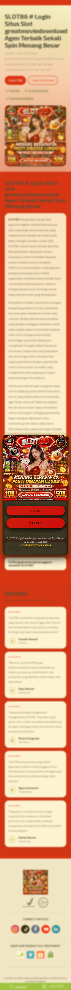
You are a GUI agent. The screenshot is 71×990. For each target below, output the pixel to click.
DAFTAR (35, 523)
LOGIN (35, 510)
